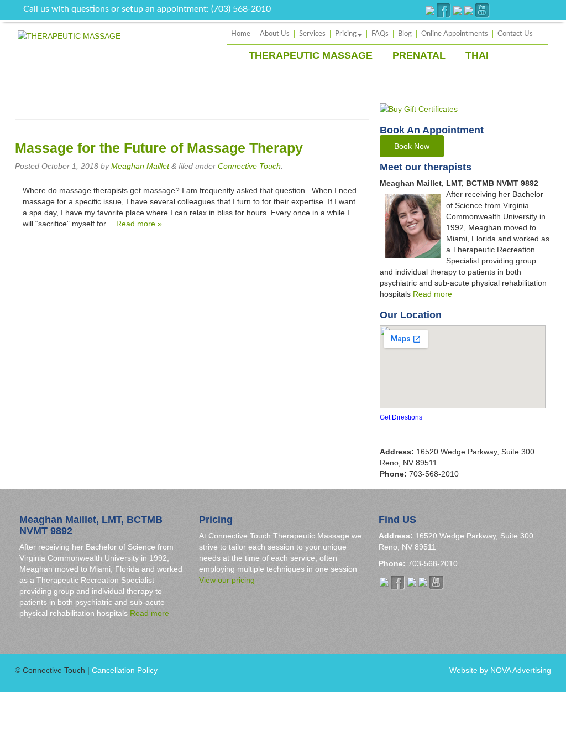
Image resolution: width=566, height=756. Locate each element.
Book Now (411, 146)
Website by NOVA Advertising (500, 670)
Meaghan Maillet (140, 166)
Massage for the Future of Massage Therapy (159, 148)
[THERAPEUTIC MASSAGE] (69, 35)
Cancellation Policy (125, 670)
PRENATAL (419, 55)
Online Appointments (454, 34)
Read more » (139, 223)
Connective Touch (249, 166)
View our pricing (227, 580)
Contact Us (515, 34)
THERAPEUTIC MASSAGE (311, 55)
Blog (405, 34)
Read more (432, 293)
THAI (477, 55)
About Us (275, 34)
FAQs (380, 34)
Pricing (346, 34)
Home (240, 34)
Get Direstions (401, 417)
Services (312, 34)
